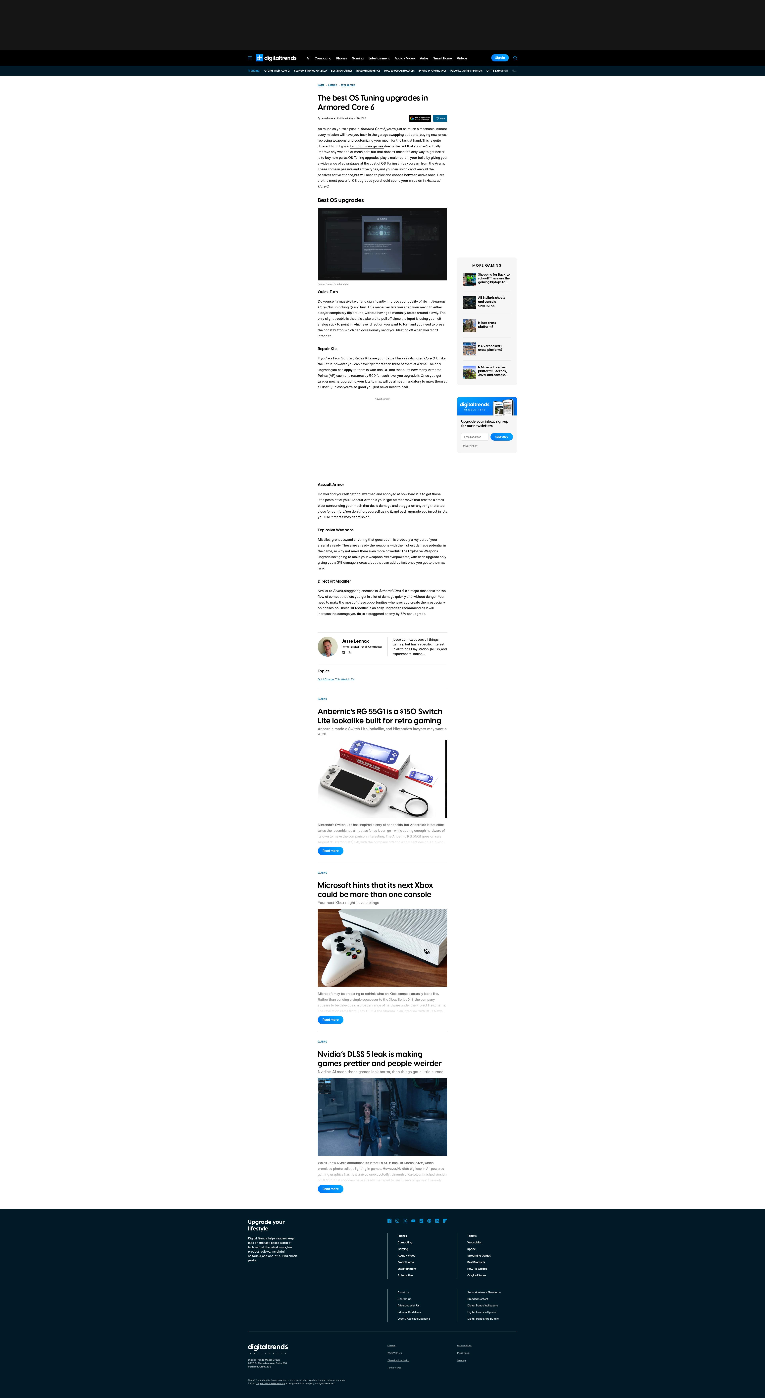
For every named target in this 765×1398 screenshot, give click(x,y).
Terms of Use (394, 1367)
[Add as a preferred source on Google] (420, 118)
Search (515, 58)
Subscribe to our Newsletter (484, 1292)
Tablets (472, 1236)
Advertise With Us (409, 1305)
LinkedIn (437, 1221)
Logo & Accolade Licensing (414, 1318)
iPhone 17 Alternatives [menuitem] (432, 71)
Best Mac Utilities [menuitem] (341, 71)
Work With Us (394, 1352)
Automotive (405, 1276)
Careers (391, 1345)
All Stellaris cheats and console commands (491, 302)
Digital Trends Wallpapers (482, 1305)
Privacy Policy (470, 445)
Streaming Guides (479, 1256)
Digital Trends (269, 63)
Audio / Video (406, 1256)
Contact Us (404, 1298)
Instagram (397, 1221)
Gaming (403, 1249)
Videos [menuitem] (462, 58)
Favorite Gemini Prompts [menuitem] (466, 71)
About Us (403, 1292)
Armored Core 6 (372, 128)
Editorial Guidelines (409, 1312)
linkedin (343, 652)
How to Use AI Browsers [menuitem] (399, 71)
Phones (402, 1236)
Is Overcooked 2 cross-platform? (490, 348)
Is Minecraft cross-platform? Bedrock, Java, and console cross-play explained (493, 373)
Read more (331, 851)
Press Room (463, 1352)
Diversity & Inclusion (398, 1360)
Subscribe (501, 437)
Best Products (476, 1262)
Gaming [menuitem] (358, 58)
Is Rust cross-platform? (487, 325)
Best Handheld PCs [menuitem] (368, 71)
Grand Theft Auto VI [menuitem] (277, 71)
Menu (250, 58)
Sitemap (461, 1360)
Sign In (500, 58)
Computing (405, 1243)
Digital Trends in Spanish (482, 1312)
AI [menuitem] (308, 58)
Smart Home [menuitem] (442, 58)
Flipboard (445, 1221)
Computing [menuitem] (323, 58)
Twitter (405, 1221)
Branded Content (477, 1298)
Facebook (389, 1221)
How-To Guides (477, 1269)
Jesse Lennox (328, 118)
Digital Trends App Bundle (483, 1318)
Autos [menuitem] (424, 58)
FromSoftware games (367, 146)
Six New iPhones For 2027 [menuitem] (310, 71)
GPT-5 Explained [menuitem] (497, 71)
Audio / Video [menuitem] (405, 58)
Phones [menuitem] (341, 58)
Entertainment (407, 1269)
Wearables (474, 1243)
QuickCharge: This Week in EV (336, 679)
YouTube (413, 1221)
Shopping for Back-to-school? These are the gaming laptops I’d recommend (494, 280)
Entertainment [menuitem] (379, 58)
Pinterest (429, 1221)
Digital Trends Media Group (270, 1383)
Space (471, 1249)
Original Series (476, 1276)
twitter (350, 652)
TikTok (421, 1221)
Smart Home (406, 1262)
